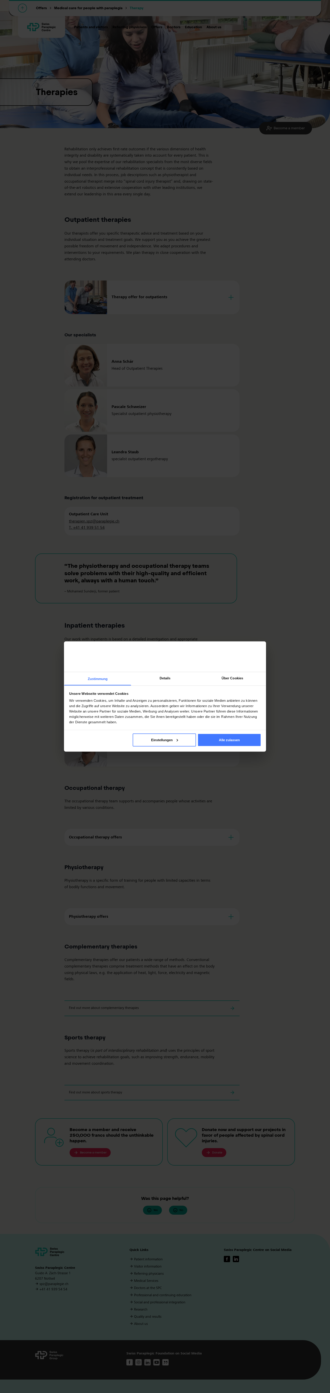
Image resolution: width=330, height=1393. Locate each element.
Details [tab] (165, 678)
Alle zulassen (229, 740)
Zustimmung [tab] (98, 679)
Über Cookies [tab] (232, 678)
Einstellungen (162, 740)
